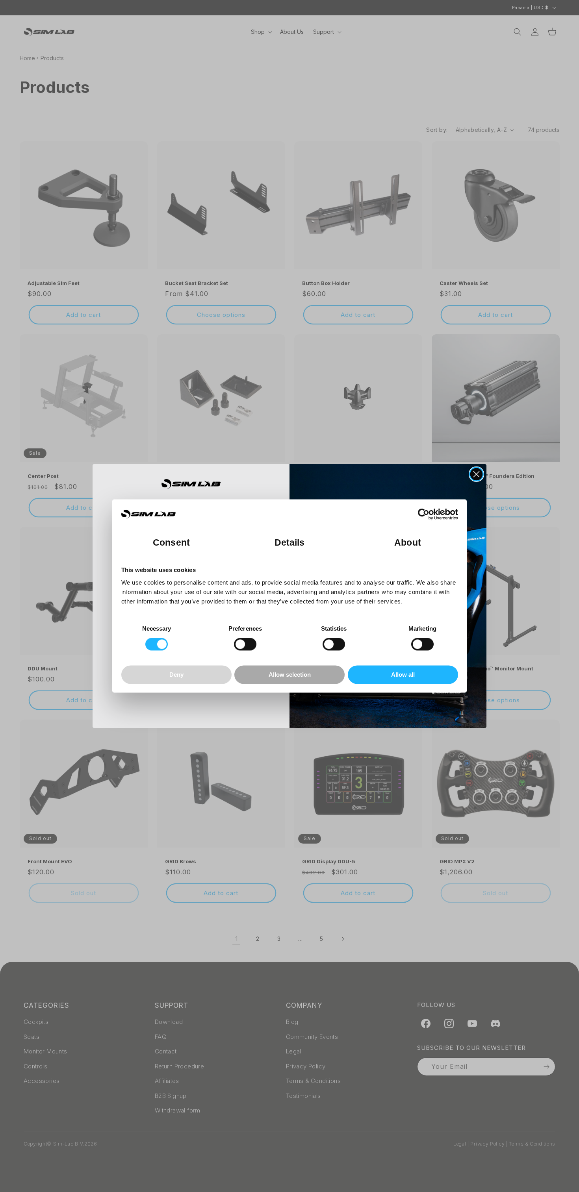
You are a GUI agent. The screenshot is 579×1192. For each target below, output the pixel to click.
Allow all (403, 674)
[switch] (245, 644)
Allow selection (290, 674)
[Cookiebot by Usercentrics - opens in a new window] (423, 514)
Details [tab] (290, 543)
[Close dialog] (476, 474)
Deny (176, 674)
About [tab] (407, 543)
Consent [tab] (171, 543)
